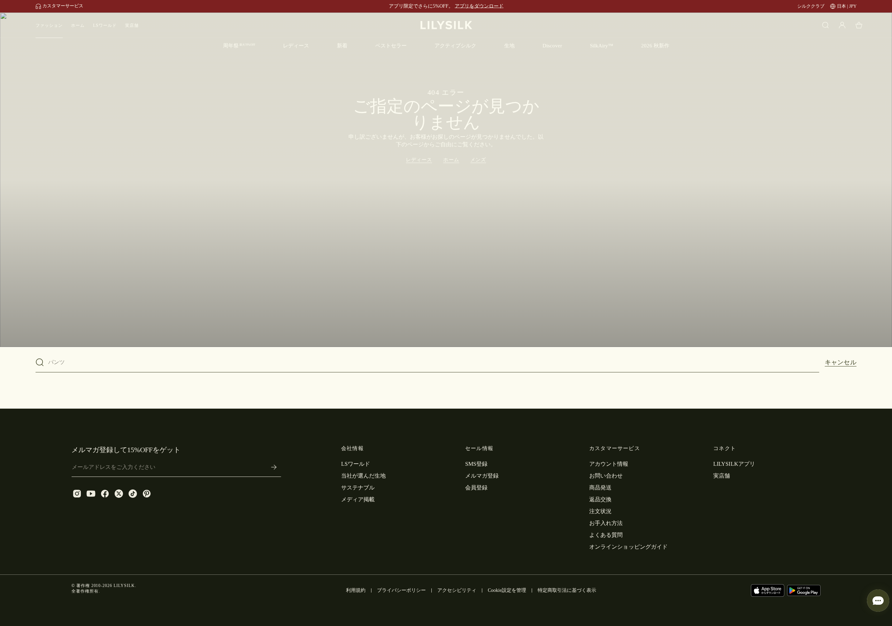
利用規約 (356, 590)
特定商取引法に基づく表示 (567, 590)
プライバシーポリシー (401, 590)
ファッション (49, 25)
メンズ (478, 159)
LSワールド (105, 25)
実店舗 (132, 25)
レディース (419, 159)
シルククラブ (810, 6)
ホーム (78, 25)
